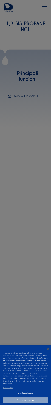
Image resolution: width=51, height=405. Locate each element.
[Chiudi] (48, 349)
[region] (25, 375)
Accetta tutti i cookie (25, 400)
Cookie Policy (8, 388)
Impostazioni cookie (25, 393)
